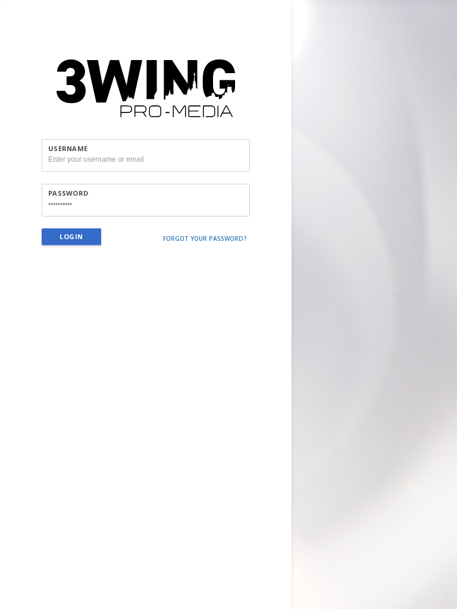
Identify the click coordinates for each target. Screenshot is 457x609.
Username (67, 148)
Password (68, 193)
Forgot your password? (205, 238)
